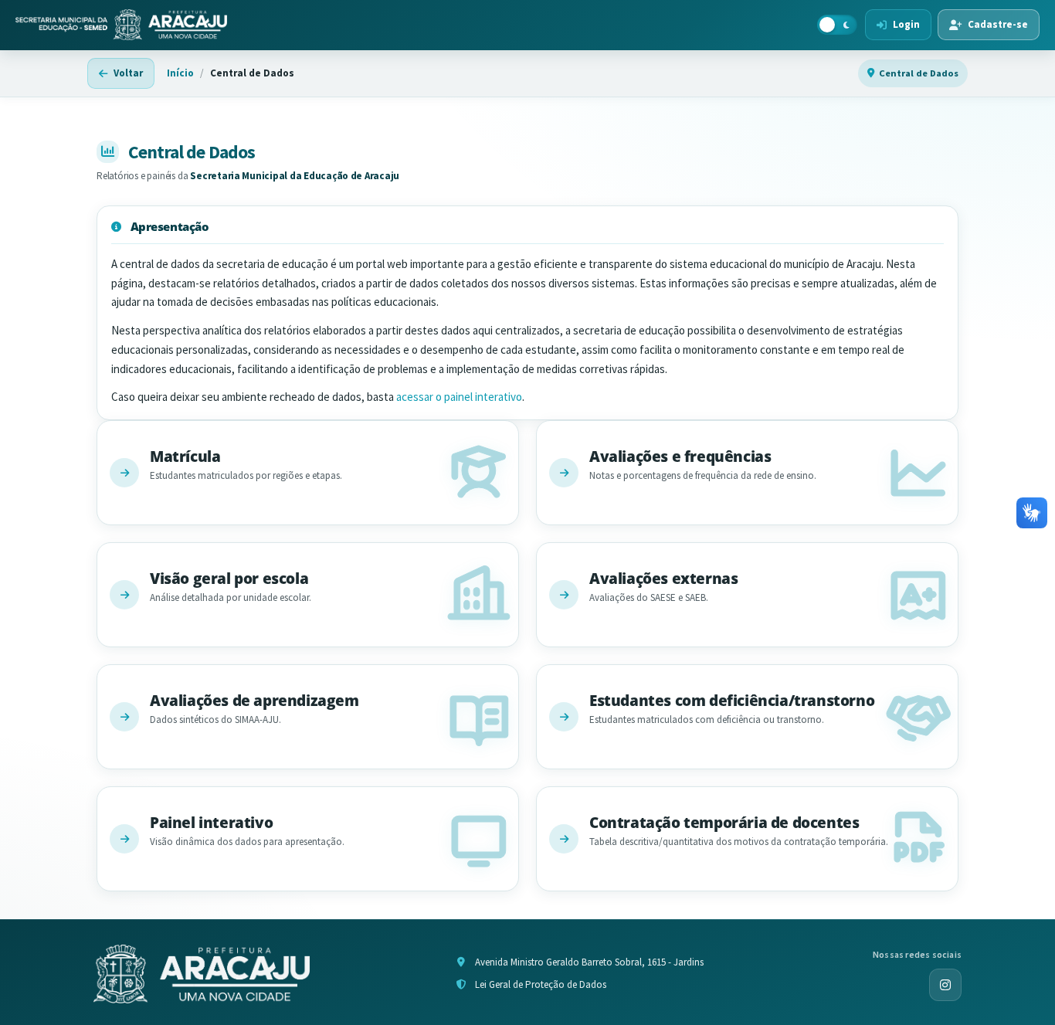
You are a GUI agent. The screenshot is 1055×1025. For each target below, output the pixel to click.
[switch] (837, 25)
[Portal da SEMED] (121, 24)
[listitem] (308, 472)
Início (180, 73)
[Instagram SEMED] (945, 985)
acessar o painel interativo (459, 396)
